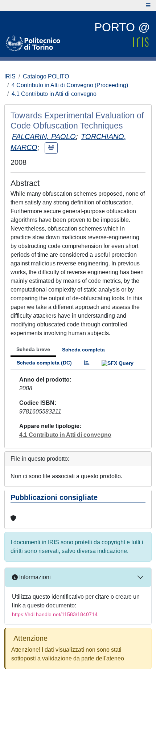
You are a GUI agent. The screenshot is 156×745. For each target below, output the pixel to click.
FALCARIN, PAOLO (44, 137)
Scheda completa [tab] (83, 350)
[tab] (86, 363)
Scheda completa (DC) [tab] (44, 363)
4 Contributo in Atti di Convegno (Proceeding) (70, 85)
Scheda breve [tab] (33, 349)
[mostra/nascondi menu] (148, 5)
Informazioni (34, 577)
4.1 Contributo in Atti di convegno (54, 94)
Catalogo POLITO (46, 76)
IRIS (10, 76)
